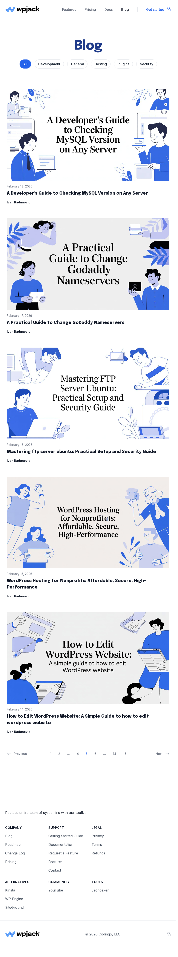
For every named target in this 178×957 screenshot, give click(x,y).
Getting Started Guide (65, 836)
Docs (108, 9)
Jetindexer (100, 890)
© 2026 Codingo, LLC (102, 934)
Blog (125, 9)
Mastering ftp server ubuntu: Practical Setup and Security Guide (81, 452)
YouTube (55, 890)
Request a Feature (63, 853)
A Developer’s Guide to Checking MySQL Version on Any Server (77, 193)
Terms (97, 844)
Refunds (98, 853)
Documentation (60, 844)
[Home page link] (22, 9)
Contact (54, 870)
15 (124, 754)
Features (69, 9)
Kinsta (10, 890)
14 (114, 754)
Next (159, 754)
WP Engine (14, 899)
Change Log (15, 853)
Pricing (90, 9)
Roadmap (13, 844)
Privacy (98, 836)
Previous (20, 754)
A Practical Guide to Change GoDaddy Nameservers (65, 322)
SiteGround (14, 907)
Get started (155, 9)
